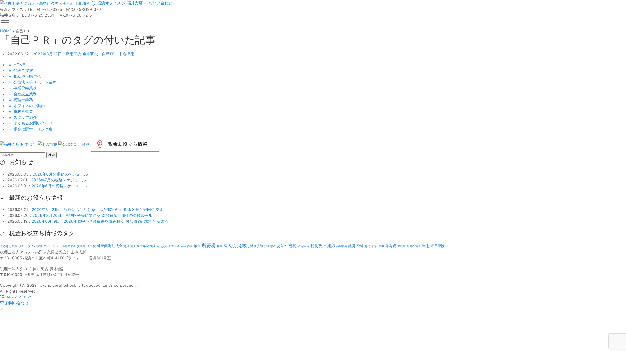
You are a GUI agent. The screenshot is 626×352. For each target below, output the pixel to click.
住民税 (91, 246)
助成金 (117, 246)
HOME (18, 64)
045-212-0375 (18, 297)
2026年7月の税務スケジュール (58, 179)
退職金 (401, 246)
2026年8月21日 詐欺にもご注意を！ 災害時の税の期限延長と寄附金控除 (97, 209)
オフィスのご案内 (28, 105)
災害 (280, 246)
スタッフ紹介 (24, 117)
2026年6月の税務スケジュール (59, 185)
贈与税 (391, 246)
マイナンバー (52, 246)
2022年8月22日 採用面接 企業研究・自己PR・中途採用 (83, 53)
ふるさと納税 (9, 246)
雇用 (425, 245)
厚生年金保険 (146, 246)
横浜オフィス (108, 2)
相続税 (290, 245)
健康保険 (104, 246)
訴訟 (375, 246)
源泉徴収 (270, 246)
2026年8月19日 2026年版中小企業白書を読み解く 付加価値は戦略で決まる (100, 221)
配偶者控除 (413, 246)
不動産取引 (69, 246)
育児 (367, 246)
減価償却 (256, 246)
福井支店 (134, 2)
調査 (382, 246)
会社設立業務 (24, 93)
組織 (331, 245)
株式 (219, 246)
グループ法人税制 (30, 246)
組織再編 (341, 246)
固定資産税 (163, 246)
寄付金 (175, 246)
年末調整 (186, 246)
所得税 (209, 245)
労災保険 (129, 246)
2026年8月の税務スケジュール (60, 174)
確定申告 (303, 246)
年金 (197, 246)
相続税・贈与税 (26, 76)
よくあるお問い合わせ (32, 123)
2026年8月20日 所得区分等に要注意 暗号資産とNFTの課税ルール (92, 215)
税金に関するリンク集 (32, 129)
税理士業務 (22, 99)
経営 (351, 246)
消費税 (243, 245)
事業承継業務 (24, 88)
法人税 (230, 245)
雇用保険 (438, 246)
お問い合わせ (159, 2)
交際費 (81, 246)
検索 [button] (51, 155)
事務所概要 (22, 111)
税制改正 (318, 245)
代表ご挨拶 (22, 70)
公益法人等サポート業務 (34, 82)
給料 (360, 246)
